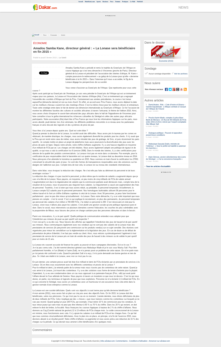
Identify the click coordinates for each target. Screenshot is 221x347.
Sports (99, 1)
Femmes (117, 1)
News (111, 1)
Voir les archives (180, 74)
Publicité (140, 1)
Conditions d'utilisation (138, 341)
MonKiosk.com (90, 1)
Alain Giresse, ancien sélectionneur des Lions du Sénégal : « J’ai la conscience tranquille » (166, 158)
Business (105, 1)
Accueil (80, 1)
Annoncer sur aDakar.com (159, 341)
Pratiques (125, 1)
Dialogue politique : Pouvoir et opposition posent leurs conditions (164, 134)
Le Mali (132, 1)
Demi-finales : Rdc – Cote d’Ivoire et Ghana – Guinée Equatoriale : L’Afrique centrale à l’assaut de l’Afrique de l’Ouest (166, 107)
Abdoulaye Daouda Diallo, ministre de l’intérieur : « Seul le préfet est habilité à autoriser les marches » (166, 146)
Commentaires (122, 341)
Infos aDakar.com (108, 341)
